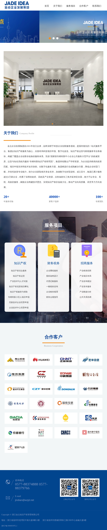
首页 (47, 6)
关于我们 (57, 6)
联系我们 (96, 6)
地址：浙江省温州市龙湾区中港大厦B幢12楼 (20, 520)
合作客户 (83, 6)
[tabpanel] (53, 27)
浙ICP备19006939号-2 (9, 526)
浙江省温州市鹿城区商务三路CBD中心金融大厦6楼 (64, 520)
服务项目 (70, 6)
